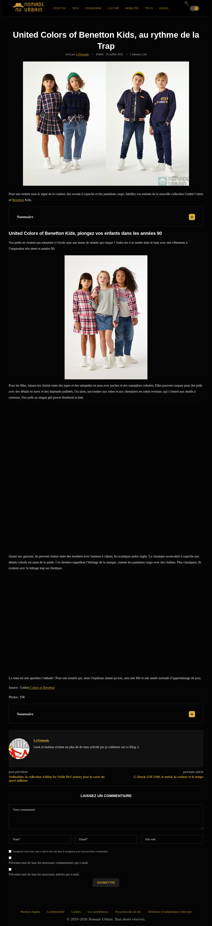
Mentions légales (30, 911)
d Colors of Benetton (41, 687)
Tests (149, 8)
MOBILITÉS (132, 8)
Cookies (76, 911)
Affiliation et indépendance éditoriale (170, 911)
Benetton (18, 200)
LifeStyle (59, 8)
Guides (164, 8)
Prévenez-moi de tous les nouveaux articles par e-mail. (44, 874)
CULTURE (113, 8)
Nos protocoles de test (128, 911)
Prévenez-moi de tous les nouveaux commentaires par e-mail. (48, 863)
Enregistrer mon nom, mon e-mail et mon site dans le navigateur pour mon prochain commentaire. (60, 851)
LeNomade (82, 54)
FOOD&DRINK (93, 8)
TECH (75, 8)
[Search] (186, 3)
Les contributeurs (98, 911)
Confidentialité (55, 911)
